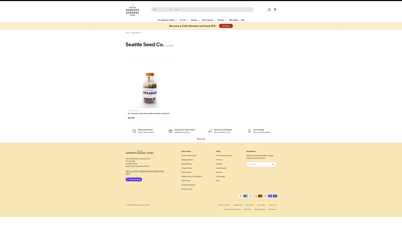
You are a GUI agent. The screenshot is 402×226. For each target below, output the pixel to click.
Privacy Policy (186, 168)
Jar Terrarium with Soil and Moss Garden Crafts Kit (148, 113)
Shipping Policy (187, 160)
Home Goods (207, 20)
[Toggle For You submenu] (187, 20)
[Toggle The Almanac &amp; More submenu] (176, 20)
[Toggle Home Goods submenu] (214, 20)
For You (183, 20)
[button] (275, 9)
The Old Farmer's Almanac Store (140, 205)
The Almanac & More (166, 20)
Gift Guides (233, 20)
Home (127, 33)
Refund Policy (186, 164)
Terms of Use (186, 172)
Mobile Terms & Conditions (191, 176)
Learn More (226, 26)
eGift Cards (185, 181)
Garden (194, 20)
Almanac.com (186, 189)
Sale (242, 20)
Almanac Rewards (188, 185)
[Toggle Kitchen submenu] (226, 20)
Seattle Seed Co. (136, 33)
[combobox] (202, 9)
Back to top (201, 139)
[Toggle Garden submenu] (199, 20)
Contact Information (189, 155)
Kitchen (221, 20)
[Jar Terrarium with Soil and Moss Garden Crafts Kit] (149, 86)
